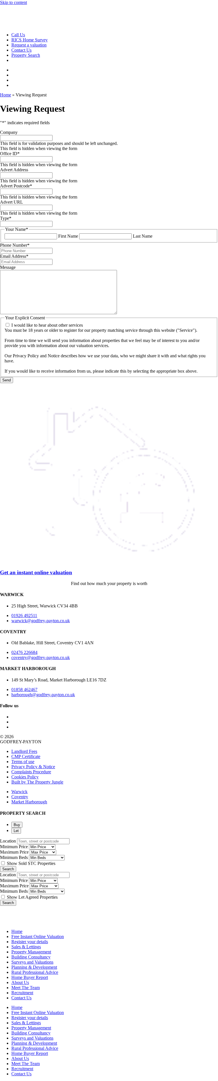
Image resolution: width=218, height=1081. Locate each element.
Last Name (142, 236)
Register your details (29, 941)
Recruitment (22, 992)
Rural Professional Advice (34, 972)
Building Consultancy (31, 957)
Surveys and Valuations (32, 962)
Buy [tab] (17, 825)
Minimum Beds (14, 857)
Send (6, 380)
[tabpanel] (109, 855)
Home (5, 94)
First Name (68, 236)
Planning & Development (34, 967)
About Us (20, 982)
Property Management (31, 951)
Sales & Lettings (26, 946)
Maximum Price (14, 852)
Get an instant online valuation (36, 572)
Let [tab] (16, 831)
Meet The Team (25, 987)
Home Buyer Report (29, 977)
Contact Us (21, 997)
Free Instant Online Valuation (37, 936)
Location (8, 841)
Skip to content (13, 2)
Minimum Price (14, 846)
